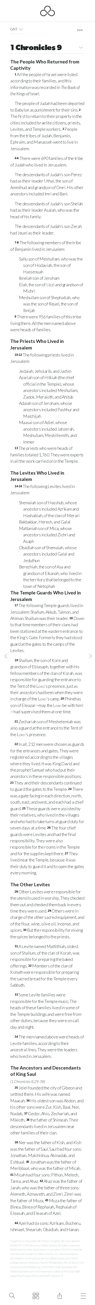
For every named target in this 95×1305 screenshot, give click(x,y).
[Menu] (83, 1295)
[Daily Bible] (36, 1295)
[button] (21, 29)
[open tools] (80, 30)
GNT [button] (13, 29)
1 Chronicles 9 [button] (36, 48)
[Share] (59, 1295)
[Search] (12, 1295)
